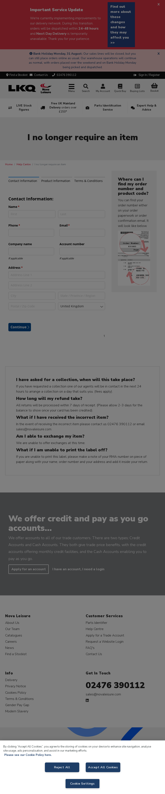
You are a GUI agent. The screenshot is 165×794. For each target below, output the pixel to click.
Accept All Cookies (103, 767)
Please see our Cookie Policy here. (28, 755)
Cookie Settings (82, 783)
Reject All (62, 767)
